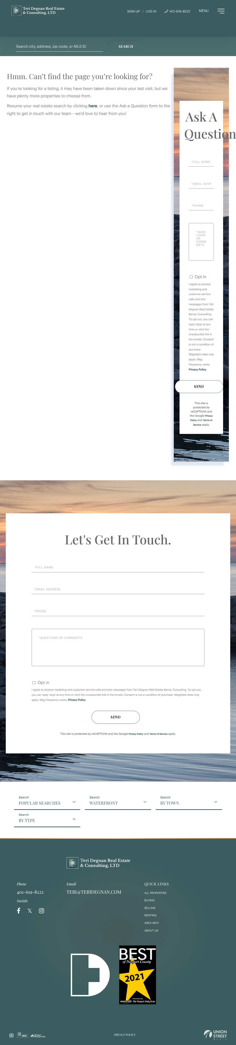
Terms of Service (159, 733)
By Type (27, 820)
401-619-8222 (179, 11)
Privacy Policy (197, 369)
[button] (126, 46)
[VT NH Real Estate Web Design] (215, 1035)
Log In (151, 11)
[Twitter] (29, 911)
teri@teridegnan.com (94, 892)
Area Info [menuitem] (152, 923)
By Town (169, 803)
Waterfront (103, 803)
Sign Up (133, 11)
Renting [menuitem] (150, 915)
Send (199, 386)
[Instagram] (41, 911)
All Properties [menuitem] (156, 893)
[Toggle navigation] (211, 11)
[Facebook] (19, 911)
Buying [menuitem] (150, 900)
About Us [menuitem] (151, 930)
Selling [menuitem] (150, 908)
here (92, 105)
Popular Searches (39, 803)
